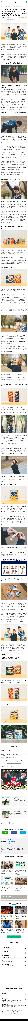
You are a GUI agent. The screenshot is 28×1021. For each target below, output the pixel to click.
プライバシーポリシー (22, 1011)
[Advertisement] (14, 977)
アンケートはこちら (14, 761)
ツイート (23, 832)
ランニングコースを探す (18, 1010)
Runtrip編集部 (11, 841)
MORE (23, 897)
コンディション (13, 823)
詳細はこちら (14, 746)
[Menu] (1, 2)
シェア (14, 832)
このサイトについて (9, 1010)
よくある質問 (14, 1013)
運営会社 (15, 1011)
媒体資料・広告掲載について (8, 1011)
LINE (5, 832)
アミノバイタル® (6, 823)
